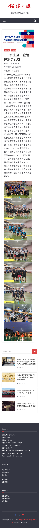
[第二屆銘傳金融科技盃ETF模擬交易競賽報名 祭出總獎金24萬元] (8, 380)
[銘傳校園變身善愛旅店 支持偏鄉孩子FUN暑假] (8, 394)
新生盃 (12, 67)
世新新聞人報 (6, 470)
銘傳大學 (4, 479)
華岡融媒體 (5, 472)
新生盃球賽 (18, 67)
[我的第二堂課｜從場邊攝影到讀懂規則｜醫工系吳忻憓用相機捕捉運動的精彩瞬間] (8, 364)
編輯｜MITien (18, 64)
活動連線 (7, 50)
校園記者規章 (6, 498)
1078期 (7, 67)
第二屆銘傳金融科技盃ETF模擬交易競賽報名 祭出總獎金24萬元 (26, 377)
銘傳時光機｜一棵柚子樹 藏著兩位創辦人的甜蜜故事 (26, 404)
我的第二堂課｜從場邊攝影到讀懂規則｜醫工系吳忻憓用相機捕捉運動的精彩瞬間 (26, 361)
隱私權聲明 (5, 496)
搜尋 (34, 351)
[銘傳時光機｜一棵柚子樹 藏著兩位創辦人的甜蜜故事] (8, 407)
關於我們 (4, 501)
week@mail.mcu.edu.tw (14, 456)
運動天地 (13, 50)
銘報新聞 (4, 482)
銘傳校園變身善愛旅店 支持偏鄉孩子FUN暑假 (25, 391)
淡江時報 (4, 475)
